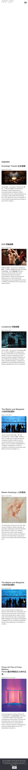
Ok (14, 767)
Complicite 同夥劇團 (10, 327)
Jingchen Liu (5, 677)
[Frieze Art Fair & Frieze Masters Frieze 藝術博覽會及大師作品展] (14, 711)
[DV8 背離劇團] (14, 265)
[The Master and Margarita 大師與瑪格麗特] (14, 432)
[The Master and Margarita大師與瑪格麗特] (14, 607)
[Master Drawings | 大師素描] (14, 522)
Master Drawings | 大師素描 (14, 492)
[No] (26, 764)
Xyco (3, 169)
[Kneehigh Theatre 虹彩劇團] (14, 184)
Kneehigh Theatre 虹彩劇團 (13, 166)
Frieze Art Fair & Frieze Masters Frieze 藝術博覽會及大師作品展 (14, 670)
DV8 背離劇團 (7, 244)
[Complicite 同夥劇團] (14, 347)
